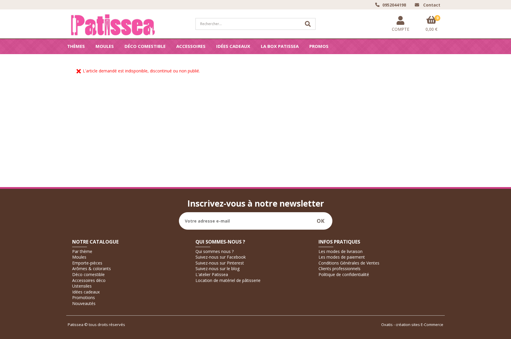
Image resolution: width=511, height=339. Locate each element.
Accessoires (191, 46)
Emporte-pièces (87, 263)
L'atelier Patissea (211, 274)
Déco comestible (145, 46)
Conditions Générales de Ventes (348, 263)
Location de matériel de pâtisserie (228, 280)
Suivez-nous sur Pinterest (219, 263)
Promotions (83, 297)
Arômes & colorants (91, 268)
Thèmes (76, 46)
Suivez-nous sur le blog (217, 268)
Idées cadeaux (233, 46)
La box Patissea (280, 46)
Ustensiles (82, 286)
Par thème (82, 251)
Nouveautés (84, 303)
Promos (319, 46)
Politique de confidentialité (343, 274)
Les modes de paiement (341, 257)
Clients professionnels (339, 268)
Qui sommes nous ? (214, 251)
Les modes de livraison (340, 251)
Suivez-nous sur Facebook (220, 257)
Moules (105, 46)
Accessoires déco (89, 280)
